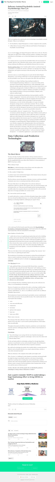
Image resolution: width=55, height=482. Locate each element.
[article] (27, 436)
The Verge (13, 263)
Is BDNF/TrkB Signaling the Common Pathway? (16, 445)
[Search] (39, 2)
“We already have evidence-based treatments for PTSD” (18, 452)
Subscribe (46, 1)
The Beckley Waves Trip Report (13, 12)
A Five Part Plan (11, 436)
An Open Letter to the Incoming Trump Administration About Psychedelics (22, 434)
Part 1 (17, 53)
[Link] (6, 137)
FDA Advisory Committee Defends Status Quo (19, 451)
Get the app (33, 477)
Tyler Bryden (11, 332)
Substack (22, 479)
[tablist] (12, 417)
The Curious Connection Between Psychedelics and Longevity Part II (21, 443)
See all (10, 458)
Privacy (27, 474)
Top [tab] (9, 430)
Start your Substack (24, 477)
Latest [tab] (12, 430)
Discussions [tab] (16, 430)
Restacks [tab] (15, 417)
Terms (30, 474)
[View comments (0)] (13, 16)
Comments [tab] (10, 417)
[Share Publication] (42, 2)
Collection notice (35, 474)
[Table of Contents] (1, 241)
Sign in (51, 1)
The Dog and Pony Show (14, 67)
